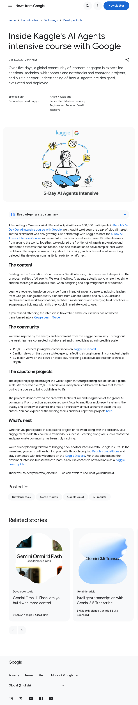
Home (12, 20)
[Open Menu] (10, 5)
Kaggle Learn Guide (47, 317)
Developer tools (72, 20)
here (109, 411)
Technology (51, 20)
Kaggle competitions (105, 451)
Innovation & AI (29, 20)
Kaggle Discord (75, 456)
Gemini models (49, 497)
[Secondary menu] (97, 5)
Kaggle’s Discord (84, 349)
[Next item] (22, 630)
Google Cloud (75, 497)
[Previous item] (13, 630)
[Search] (87, 5)
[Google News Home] (30, 5)
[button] (116, 5)
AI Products (99, 497)
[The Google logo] (15, 662)
